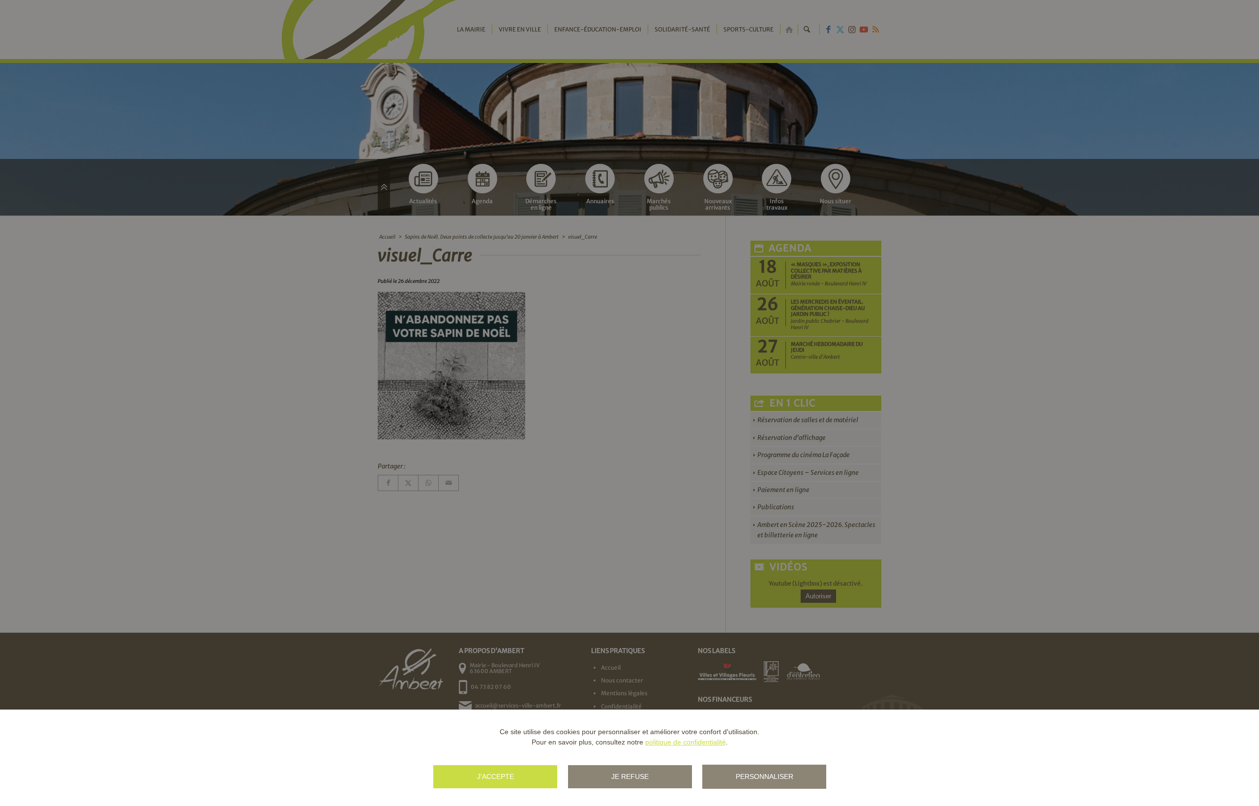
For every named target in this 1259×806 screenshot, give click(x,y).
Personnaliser (764, 776)
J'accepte (495, 776)
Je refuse (630, 776)
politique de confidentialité (685, 742)
